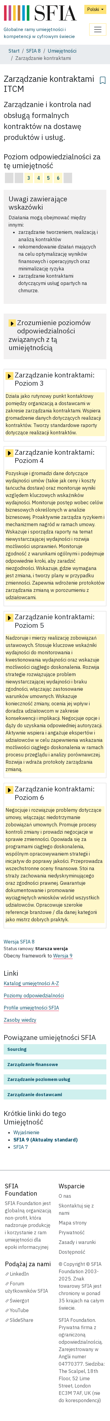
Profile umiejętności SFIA (31, 1008)
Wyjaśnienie (26, 1132)
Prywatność (72, 1232)
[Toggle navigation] (97, 29)
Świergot (19, 1301)
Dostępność (72, 1252)
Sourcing (16, 1049)
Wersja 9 (63, 956)
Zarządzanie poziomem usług (38, 1079)
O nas (65, 1196)
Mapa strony (73, 1223)
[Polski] (46, 13)
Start (14, 51)
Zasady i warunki (77, 1242)
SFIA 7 (20, 1147)
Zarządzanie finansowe (32, 1064)
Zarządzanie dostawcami (34, 1094)
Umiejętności (62, 51)
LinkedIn (19, 1274)
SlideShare (21, 1320)
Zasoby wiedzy (20, 1020)
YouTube (19, 1310)
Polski (93, 9)
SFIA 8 (33, 51)
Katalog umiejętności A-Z (31, 983)
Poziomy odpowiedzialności (34, 995)
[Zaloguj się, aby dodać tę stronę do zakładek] (102, 79)
